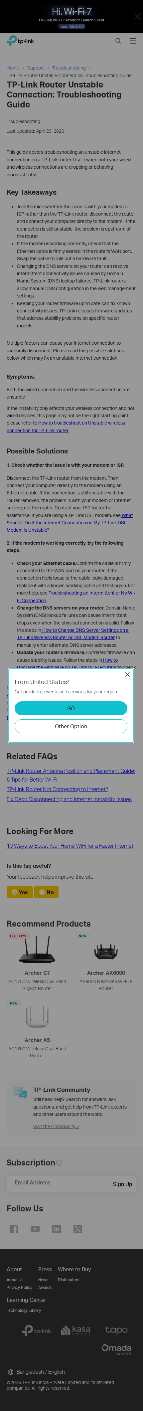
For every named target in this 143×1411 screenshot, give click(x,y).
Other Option (71, 726)
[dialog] (71, 705)
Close (127, 674)
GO (71, 708)
